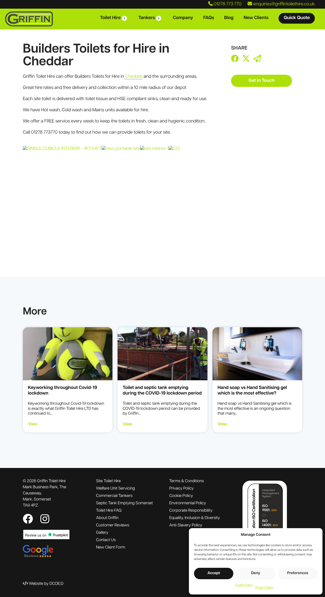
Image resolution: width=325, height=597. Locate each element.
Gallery (102, 533)
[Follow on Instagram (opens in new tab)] (44, 520)
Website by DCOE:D (46, 584)
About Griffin (107, 518)
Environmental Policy (187, 503)
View (32, 424)
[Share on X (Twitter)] (246, 59)
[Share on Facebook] (235, 59)
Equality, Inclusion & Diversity (194, 518)
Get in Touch (262, 80)
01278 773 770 (227, 4)
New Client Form (110, 547)
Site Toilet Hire (108, 481)
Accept (213, 573)
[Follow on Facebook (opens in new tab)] (29, 520)
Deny (255, 573)
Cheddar (133, 76)
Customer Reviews (112, 525)
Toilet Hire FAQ (108, 511)
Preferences (297, 573)
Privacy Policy (264, 587)
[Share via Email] (257, 59)
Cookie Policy (244, 585)
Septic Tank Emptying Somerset (124, 503)
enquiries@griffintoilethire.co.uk (283, 4)
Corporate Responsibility (191, 511)
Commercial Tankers (114, 496)
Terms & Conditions (186, 481)
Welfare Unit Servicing (115, 488)
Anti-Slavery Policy (185, 525)
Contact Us (106, 540)
